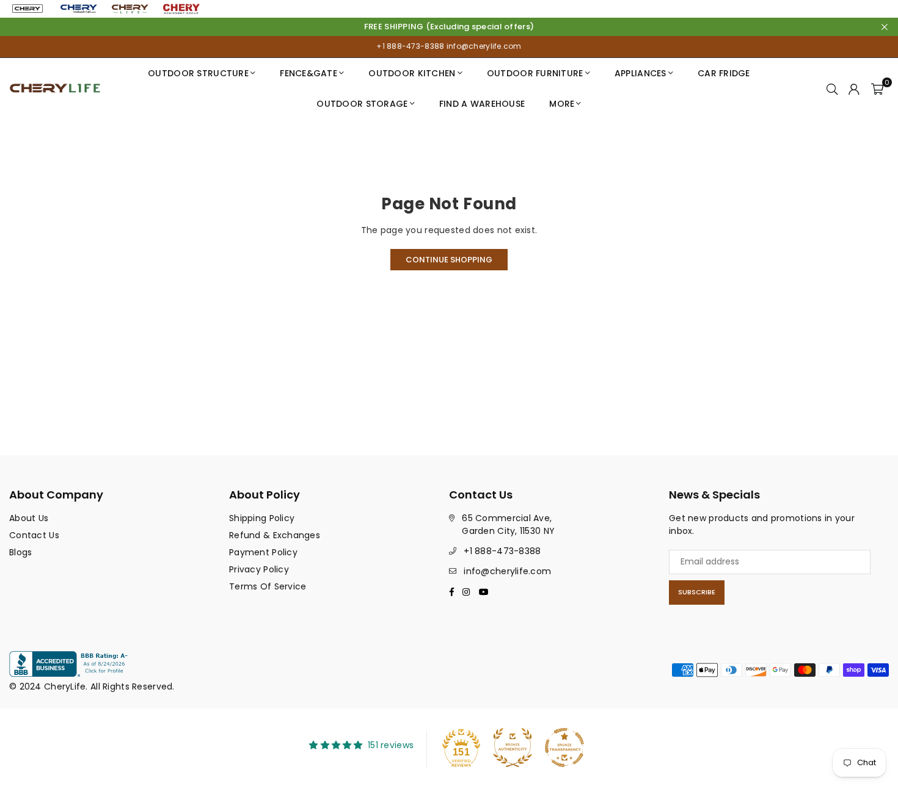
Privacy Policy (259, 569)
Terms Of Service (267, 586)
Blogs (20, 552)
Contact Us (34, 535)
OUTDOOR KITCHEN (411, 73)
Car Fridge (724, 73)
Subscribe (696, 592)
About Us (28, 518)
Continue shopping (449, 259)
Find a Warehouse (482, 104)
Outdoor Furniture (535, 73)
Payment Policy (263, 552)
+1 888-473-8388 (410, 46)
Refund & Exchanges (274, 535)
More (561, 104)
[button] (877, 88)
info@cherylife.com (482, 46)
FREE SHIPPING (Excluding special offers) (449, 27)
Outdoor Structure (198, 73)
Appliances (640, 73)
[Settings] (854, 88)
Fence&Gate (308, 73)
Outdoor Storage (361, 104)
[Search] (832, 88)
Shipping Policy (261, 518)
